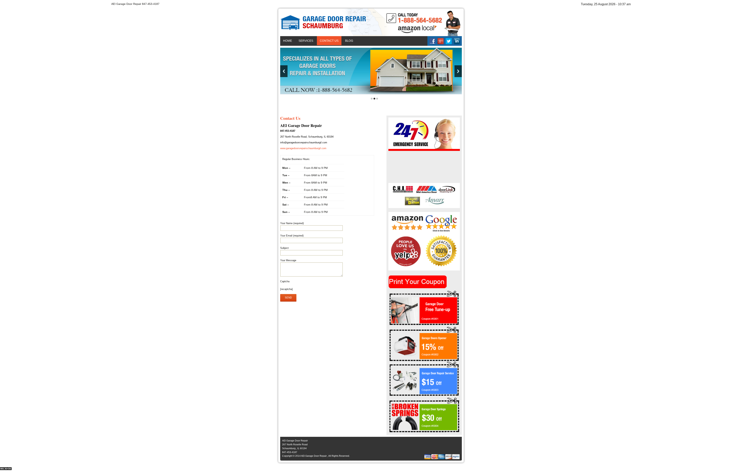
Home (287, 40)
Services (306, 40)
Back (284, 71)
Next (458, 71)
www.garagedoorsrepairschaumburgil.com (303, 148)
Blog (349, 40)
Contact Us (329, 40)
